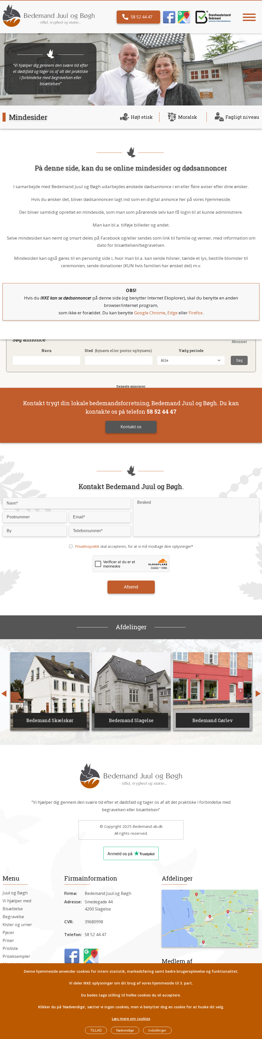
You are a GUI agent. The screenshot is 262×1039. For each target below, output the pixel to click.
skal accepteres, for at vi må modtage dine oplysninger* (134, 546)
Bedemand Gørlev (176, 720)
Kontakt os (131, 427)
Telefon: (73, 934)
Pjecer (8, 932)
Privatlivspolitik (87, 546)
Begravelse (13, 916)
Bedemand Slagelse (95, 720)
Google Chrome (149, 313)
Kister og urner (17, 924)
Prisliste (10, 948)
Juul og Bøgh (15, 893)
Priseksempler (16, 956)
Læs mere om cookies (131, 1018)
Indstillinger (157, 1030)
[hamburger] (249, 17)
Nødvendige (125, 1030)
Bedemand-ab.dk (147, 826)
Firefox (196, 313)
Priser (8, 940)
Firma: (70, 893)
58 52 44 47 (141, 17)
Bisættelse (13, 909)
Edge (172, 313)
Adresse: (73, 902)
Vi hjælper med (17, 901)
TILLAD (96, 1030)
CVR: (68, 922)
